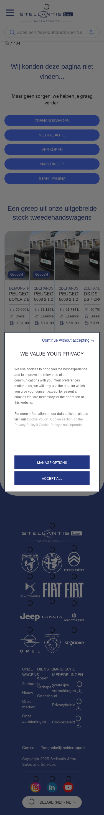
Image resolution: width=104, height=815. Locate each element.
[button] (68, 339)
